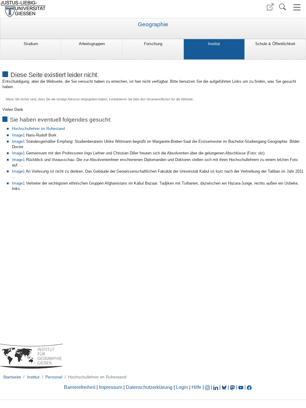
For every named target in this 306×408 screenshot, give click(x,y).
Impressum (110, 387)
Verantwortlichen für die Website (169, 99)
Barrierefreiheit (79, 387)
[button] (270, 7)
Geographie (153, 24)
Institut (214, 44)
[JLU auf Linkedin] (216, 387)
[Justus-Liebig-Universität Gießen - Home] (76, 9)
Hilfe (196, 387)
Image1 (18, 135)
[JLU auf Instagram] (208, 387)
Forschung (153, 44)
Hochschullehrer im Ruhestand (38, 128)
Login (182, 387)
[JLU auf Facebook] (249, 387)
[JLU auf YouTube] (240, 387)
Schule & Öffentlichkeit (275, 44)
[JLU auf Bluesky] (225, 387)
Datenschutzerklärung (149, 387)
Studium (31, 44)
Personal (53, 377)
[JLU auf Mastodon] (233, 387)
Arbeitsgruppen (92, 44)
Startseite (12, 377)
